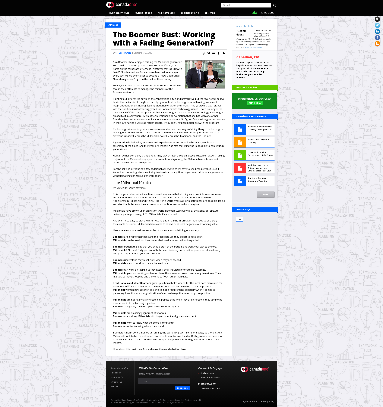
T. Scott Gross (123, 52)
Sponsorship (117, 377)
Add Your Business (210, 377)
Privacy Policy (268, 401)
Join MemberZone (210, 388)
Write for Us (116, 382)
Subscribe (182, 388)
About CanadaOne (120, 368)
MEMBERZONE (267, 13)
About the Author (245, 26)
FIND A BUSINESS (166, 13)
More (265, 194)
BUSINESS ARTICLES (119, 13)
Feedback (116, 373)
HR (240, 219)
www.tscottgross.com (254, 47)
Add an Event (207, 373)
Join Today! (255, 103)
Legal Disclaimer (249, 401)
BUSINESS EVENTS (190, 13)
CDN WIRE (210, 13)
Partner (114, 386)
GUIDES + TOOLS (143, 13)
